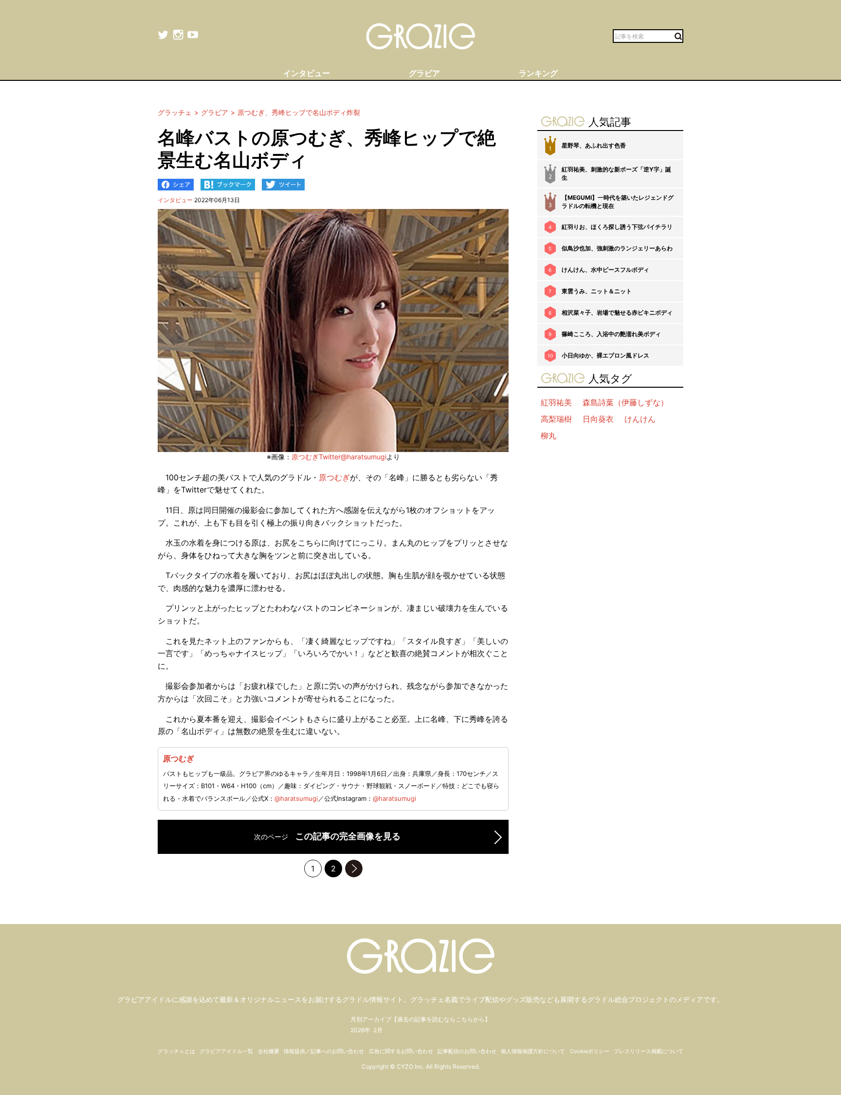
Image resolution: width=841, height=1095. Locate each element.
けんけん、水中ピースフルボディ (605, 269)
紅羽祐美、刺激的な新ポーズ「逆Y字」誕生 (616, 173)
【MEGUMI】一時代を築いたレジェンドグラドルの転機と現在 (618, 201)
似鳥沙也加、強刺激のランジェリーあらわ (617, 248)
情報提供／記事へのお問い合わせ (324, 1051)
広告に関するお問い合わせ (401, 1051)
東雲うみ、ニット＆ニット (597, 291)
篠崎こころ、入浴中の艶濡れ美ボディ (611, 334)
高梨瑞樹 (556, 419)
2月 (378, 1030)
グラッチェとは (176, 1051)
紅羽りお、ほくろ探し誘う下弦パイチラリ (617, 226)
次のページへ (354, 868)
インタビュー (175, 200)
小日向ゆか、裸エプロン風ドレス (605, 355)
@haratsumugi (296, 798)
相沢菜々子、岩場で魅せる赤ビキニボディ (617, 312)
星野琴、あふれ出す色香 (594, 145)
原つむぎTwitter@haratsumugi (339, 457)
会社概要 (268, 1051)
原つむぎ (334, 477)
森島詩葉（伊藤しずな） (625, 402)
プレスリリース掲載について (648, 1051)
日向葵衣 (598, 419)
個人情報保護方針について (533, 1051)
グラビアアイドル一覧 (226, 1051)
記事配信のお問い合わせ (467, 1051)
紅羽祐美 (556, 402)
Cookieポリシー (589, 1051)
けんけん (640, 419)
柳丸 (548, 435)
